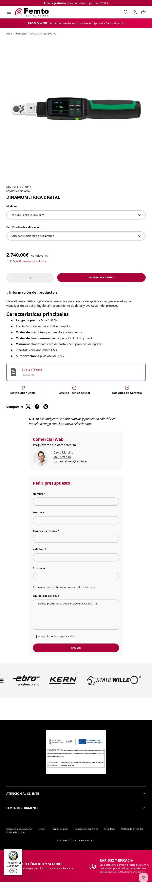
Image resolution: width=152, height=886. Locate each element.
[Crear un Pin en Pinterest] (45, 406)
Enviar (76, 647)
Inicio (9, 33)
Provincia (39, 568)
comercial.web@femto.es (70, 461)
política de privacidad (62, 636)
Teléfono (38, 549)
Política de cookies (15, 832)
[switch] (13, 871)
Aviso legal (109, 828)
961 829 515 (62, 457)
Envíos (42, 828)
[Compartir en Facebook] (37, 406)
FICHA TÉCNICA (32, 370)
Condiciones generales (86, 828)
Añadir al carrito (101, 277)
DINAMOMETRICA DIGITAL (42, 33)
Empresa (38, 512)
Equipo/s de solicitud (46, 596)
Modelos (11, 206)
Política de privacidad (132, 828)
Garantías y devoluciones (19, 828)
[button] (143, 12)
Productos (20, 33)
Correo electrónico (45, 531)
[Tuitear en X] (28, 406)
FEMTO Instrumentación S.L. (79, 840)
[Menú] (20, 851)
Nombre (38, 494)
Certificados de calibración (23, 227)
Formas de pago (60, 828)
